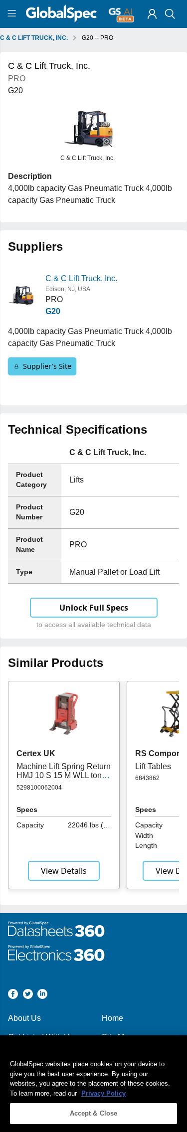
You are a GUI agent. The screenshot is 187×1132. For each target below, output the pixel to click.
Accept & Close (94, 1113)
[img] (152, 14)
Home (112, 1018)
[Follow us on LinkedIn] (42, 995)
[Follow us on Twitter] (28, 995)
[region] (93, 1083)
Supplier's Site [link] (47, 366)
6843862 (147, 778)
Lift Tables (153, 766)
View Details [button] (64, 870)
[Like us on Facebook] (13, 995)
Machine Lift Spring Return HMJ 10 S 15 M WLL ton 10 (63, 775)
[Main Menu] (13, 13)
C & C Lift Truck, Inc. (81, 278)
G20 (52, 311)
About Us (24, 1018)
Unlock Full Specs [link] (93, 607)
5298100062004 (39, 787)
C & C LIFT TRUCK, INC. (34, 37)
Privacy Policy (103, 1093)
